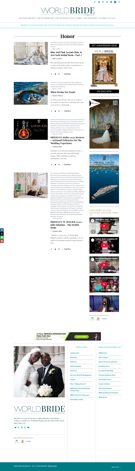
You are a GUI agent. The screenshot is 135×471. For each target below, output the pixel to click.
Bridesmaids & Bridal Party (67, 123)
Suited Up (79, 206)
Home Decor (59, 193)
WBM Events (103, 353)
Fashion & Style (55, 187)
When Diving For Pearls (63, 92)
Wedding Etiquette (76, 214)
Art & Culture (54, 82)
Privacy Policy (52, 466)
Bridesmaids (54, 123)
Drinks (73, 125)
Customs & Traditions (63, 125)
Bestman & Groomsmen (68, 119)
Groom (63, 128)
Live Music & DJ (71, 196)
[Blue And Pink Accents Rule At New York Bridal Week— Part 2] (31, 53)
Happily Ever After (69, 82)
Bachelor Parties (56, 119)
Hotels (73, 193)
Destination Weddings (70, 42)
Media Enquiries (75, 366)
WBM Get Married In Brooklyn (108, 393)
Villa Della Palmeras (105, 388)
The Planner (71, 208)
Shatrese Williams (59, 86)
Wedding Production (57, 216)
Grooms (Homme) (71, 128)
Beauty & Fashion (66, 175)
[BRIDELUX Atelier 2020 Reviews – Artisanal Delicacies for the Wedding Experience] (31, 129)
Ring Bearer (70, 204)
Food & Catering (60, 189)
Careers (73, 379)
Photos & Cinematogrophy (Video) (68, 200)
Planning (53, 202)
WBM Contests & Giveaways (79, 395)
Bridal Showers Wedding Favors (60, 121)
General (56, 44)
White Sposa (103, 397)
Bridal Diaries (80, 119)
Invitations (63, 196)
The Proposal (60, 132)
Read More (67, 74)
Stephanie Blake (57, 147)
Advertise (73, 371)
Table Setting (54, 208)
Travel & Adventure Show (107, 375)
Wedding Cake (68, 132)
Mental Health (72, 84)
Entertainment (79, 185)
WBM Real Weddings (57, 212)
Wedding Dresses (65, 214)
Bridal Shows (54, 42)
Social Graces (76, 130)
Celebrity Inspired (72, 181)
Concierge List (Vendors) (64, 183)
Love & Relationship (61, 84)
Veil (67, 210)
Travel (58, 210)
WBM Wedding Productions (71, 212)
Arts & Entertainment (73, 173)
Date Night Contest (76, 399)
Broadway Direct (104, 366)
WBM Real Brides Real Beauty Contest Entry (80, 390)
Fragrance (69, 189)
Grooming (58, 191)
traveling (62, 210)
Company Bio (74, 353)
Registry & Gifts (67, 130)
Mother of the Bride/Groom (67, 198)
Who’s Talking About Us (78, 384)
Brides (61, 42)
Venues (71, 210)
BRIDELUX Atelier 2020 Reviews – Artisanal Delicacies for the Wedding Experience (67, 140)
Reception (59, 130)
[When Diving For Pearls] (31, 93)
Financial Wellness (66, 187)
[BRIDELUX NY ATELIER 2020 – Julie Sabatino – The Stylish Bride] (31, 185)
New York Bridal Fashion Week (68, 44)
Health (76, 191)
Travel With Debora (105, 379)
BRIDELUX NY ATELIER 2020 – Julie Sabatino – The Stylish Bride (67, 224)
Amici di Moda (103, 357)
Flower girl (75, 187)
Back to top (115, 467)
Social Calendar (62, 206)
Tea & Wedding (63, 208)
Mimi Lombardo (57, 58)
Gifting (58, 128)
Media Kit (73, 362)
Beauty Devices (76, 175)
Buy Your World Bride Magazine (80, 375)
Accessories (54, 173)
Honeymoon (67, 193)
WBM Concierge (78, 210)
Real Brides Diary (61, 202)
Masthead (73, 357)
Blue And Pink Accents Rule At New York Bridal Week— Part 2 (66, 54)
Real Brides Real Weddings (75, 202)
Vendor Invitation (104, 384)
